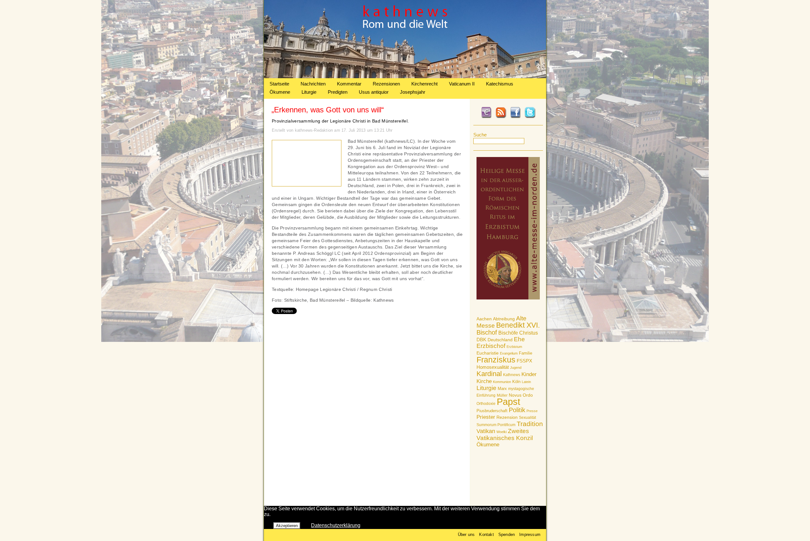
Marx (502, 389)
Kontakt (486, 534)
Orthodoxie (486, 403)
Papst (508, 401)
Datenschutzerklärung (335, 525)
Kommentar (349, 83)
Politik (517, 409)
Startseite (279, 83)
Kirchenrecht (424, 83)
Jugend (515, 367)
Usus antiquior (374, 92)
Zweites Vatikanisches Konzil (505, 434)
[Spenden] (486, 117)
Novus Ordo (521, 395)
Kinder (529, 374)
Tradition (530, 423)
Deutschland (500, 339)
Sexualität (527, 417)
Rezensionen (386, 83)
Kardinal (489, 374)
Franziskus (496, 359)
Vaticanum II (462, 83)
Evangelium (509, 353)
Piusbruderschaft (492, 410)
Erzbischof (491, 346)
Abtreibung (504, 318)
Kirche (484, 381)
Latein (526, 382)
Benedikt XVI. (518, 325)
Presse (532, 411)
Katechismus (499, 83)
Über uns (466, 534)
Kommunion (502, 382)
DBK (481, 339)
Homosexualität (493, 367)
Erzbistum (514, 347)
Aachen (484, 318)
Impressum (529, 534)
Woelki (501, 432)
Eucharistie (488, 352)
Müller (502, 395)
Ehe (519, 339)
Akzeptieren (287, 525)
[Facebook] (515, 117)
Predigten (337, 92)
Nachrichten (313, 83)
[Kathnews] (405, 76)
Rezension (507, 417)
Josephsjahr (412, 92)
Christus (528, 333)
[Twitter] (530, 117)
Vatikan (486, 431)
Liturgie (309, 92)
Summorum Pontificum (496, 425)
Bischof (487, 332)
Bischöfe (508, 333)
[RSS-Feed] (501, 117)
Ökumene (280, 92)
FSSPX (524, 360)
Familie (525, 353)
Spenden (506, 534)
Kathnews (511, 375)
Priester (486, 417)
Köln (516, 381)
